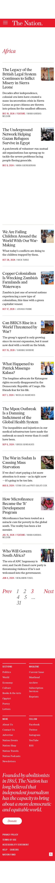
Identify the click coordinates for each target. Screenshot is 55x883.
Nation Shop (9, 745)
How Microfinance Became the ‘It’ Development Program (17, 506)
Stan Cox (21, 485)
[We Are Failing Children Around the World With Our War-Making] (47, 236)
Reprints (33, 696)
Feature (21, 113)
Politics (6, 672)
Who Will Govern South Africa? (17, 553)
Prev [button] (7, 591)
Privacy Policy (10, 834)
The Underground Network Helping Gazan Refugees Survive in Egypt (17, 136)
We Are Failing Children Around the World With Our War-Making (20, 238)
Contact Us (8, 729)
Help (4, 850)
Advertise (7, 735)
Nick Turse (23, 259)
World (5, 677)
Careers (14, 850)
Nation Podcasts (11, 756)
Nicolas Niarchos (25, 395)
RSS (31, 745)
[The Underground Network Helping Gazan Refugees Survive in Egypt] (47, 134)
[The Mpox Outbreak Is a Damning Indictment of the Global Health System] (47, 413)
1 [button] (18, 591)
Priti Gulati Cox (38, 485)
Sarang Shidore (25, 350)
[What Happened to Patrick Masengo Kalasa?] (47, 368)
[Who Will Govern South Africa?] (47, 555)
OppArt (6, 698)
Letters (6, 709)
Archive (33, 682)
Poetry (6, 703)
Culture (6, 687)
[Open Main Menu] (5, 23)
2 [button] (25, 591)
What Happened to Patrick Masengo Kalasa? (18, 368)
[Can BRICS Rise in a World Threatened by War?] (47, 327)
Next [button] (49, 591)
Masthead (34, 677)
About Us (7, 724)
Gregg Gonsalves (25, 444)
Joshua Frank (24, 309)
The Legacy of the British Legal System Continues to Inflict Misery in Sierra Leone (19, 78)
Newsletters (9, 761)
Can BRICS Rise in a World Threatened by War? (19, 327)
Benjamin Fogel (24, 578)
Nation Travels (10, 750)
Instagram (34, 735)
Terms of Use (9, 840)
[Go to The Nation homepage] (27, 23)
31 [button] (19, 603)
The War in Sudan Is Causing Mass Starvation (19, 462)
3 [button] (32, 591)
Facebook (34, 724)
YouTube (33, 740)
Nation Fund (8, 854)
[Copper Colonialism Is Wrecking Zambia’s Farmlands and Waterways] (47, 277)
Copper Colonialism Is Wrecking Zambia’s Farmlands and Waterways (20, 280)
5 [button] (25, 597)
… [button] (33, 597)
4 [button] (18, 597)
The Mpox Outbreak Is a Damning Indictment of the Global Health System (20, 415)
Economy (7, 682)
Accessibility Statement (15, 844)
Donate (12, 821)
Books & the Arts (11, 693)
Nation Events (10, 740)
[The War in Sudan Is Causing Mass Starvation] (47, 462)
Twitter (33, 729)
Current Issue (36, 672)
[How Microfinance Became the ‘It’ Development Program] (47, 503)
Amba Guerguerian (26, 165)
